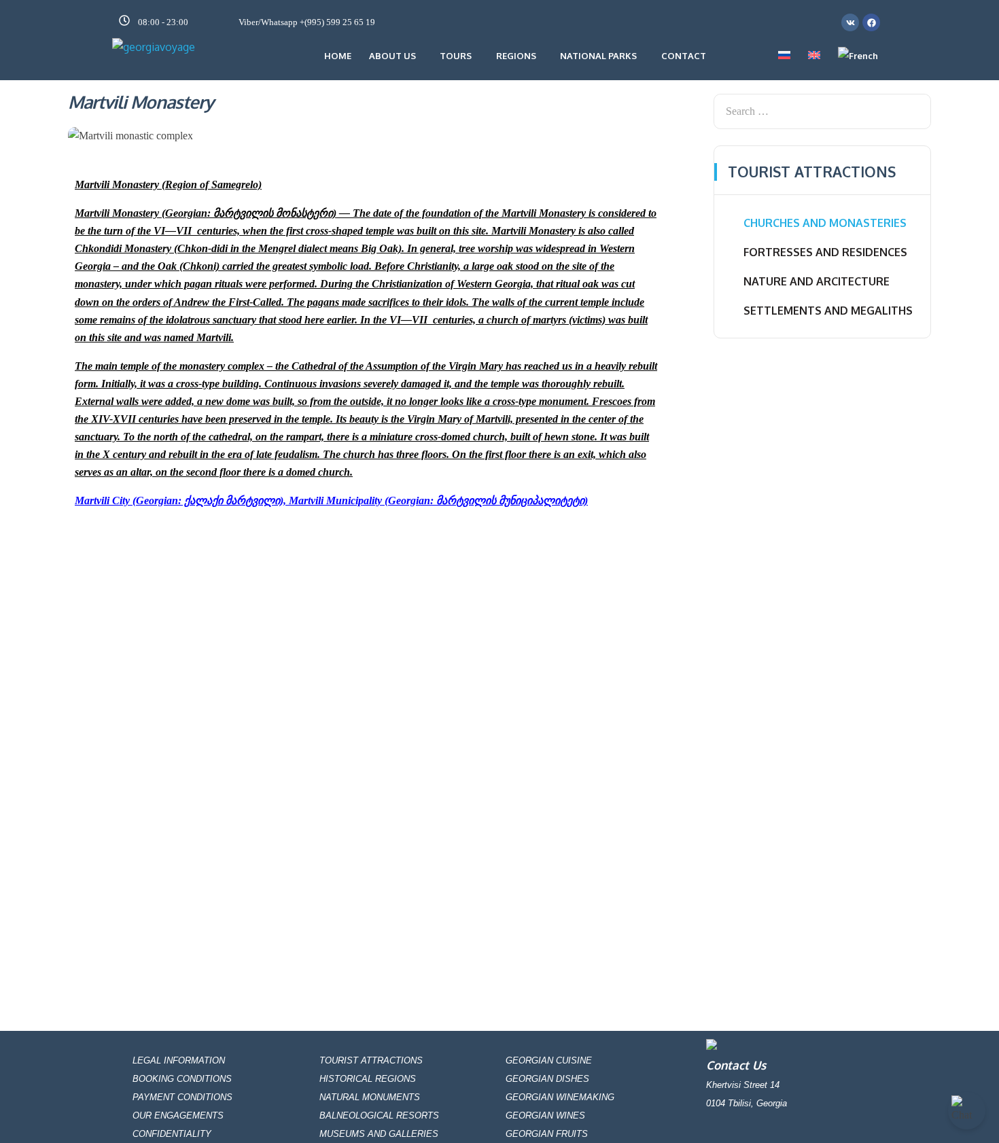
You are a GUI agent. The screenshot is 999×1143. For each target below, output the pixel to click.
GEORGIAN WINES (545, 1115)
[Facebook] (871, 22)
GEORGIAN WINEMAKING (560, 1097)
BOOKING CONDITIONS (182, 1079)
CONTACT (683, 55)
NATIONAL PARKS (598, 55)
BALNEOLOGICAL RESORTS (379, 1115)
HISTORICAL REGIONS (367, 1079)
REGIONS (516, 55)
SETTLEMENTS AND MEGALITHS (828, 310)
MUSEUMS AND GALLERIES (378, 1134)
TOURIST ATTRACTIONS (371, 1060)
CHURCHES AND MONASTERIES (825, 223)
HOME (337, 55)
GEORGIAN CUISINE (549, 1060)
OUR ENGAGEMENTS (178, 1115)
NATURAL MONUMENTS (369, 1097)
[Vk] (850, 22)
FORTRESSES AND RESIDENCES (825, 252)
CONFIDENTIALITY (172, 1134)
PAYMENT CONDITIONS (182, 1097)
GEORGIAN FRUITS (547, 1134)
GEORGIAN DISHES (547, 1079)
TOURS (456, 55)
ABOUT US (392, 55)
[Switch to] (784, 55)
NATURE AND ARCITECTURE (816, 281)
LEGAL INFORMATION (179, 1060)
